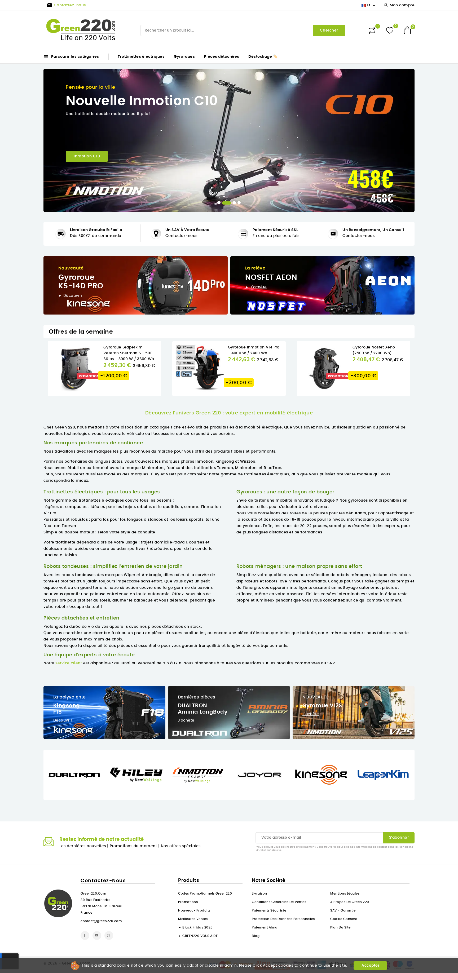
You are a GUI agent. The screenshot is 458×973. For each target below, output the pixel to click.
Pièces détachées (221, 57)
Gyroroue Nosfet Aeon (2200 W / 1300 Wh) (380, 350)
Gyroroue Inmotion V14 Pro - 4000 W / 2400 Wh (136, 350)
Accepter (370, 965)
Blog (255, 935)
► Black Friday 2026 (195, 927)
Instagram (108, 935)
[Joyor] (199, 775)
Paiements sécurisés (269, 910)
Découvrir (62, 720)
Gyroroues (184, 57)
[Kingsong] (261, 775)
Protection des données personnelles (283, 919)
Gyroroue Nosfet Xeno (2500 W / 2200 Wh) (256, 350)
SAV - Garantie (342, 910)
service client (68, 663)
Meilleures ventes (193, 919)
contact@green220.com (101, 921)
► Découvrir (70, 296)
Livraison (259, 893)
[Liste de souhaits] (389, 30)
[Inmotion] (137, 775)
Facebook (85, 935)
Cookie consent (343, 919)
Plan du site (340, 927)
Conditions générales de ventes (279, 902)
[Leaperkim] (323, 775)
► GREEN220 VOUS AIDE (198, 935)
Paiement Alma (265, 927)
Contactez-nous (181, 236)
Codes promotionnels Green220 (205, 893)
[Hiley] (76, 775)
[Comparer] (372, 30)
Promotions (188, 902)
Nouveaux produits (194, 910)
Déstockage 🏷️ (263, 57)
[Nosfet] (384, 775)
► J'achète (256, 287)
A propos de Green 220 (349, 902)
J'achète (186, 720)
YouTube (97, 935)
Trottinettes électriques (141, 57)
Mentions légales (344, 893)
